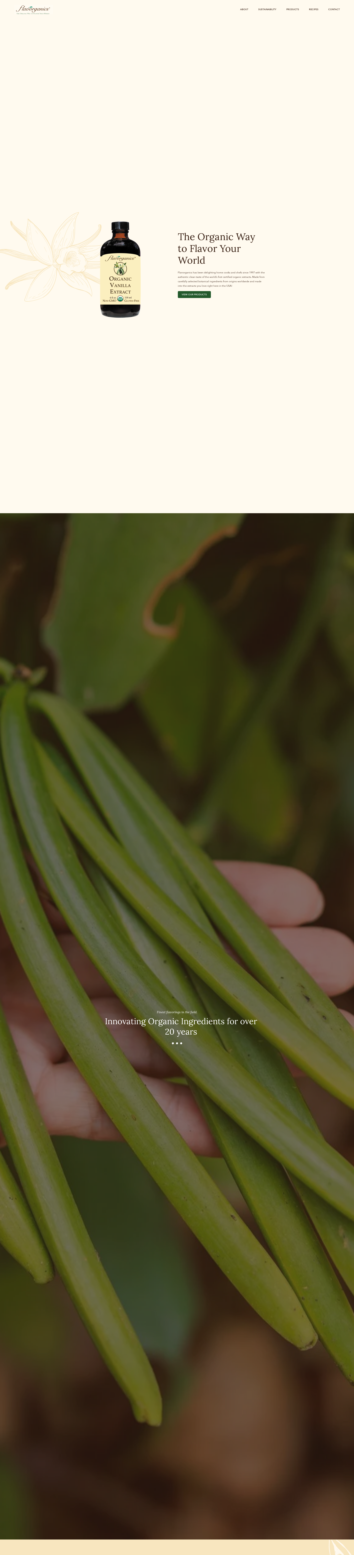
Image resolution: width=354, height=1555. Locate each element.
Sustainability (267, 9)
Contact (334, 9)
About (244, 9)
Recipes (313, 9)
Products (292, 9)
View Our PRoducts (194, 294)
